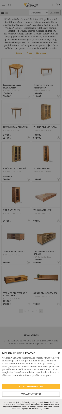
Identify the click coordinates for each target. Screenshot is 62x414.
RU (58, 353)
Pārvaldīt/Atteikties (31, 394)
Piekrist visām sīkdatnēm (31, 387)
